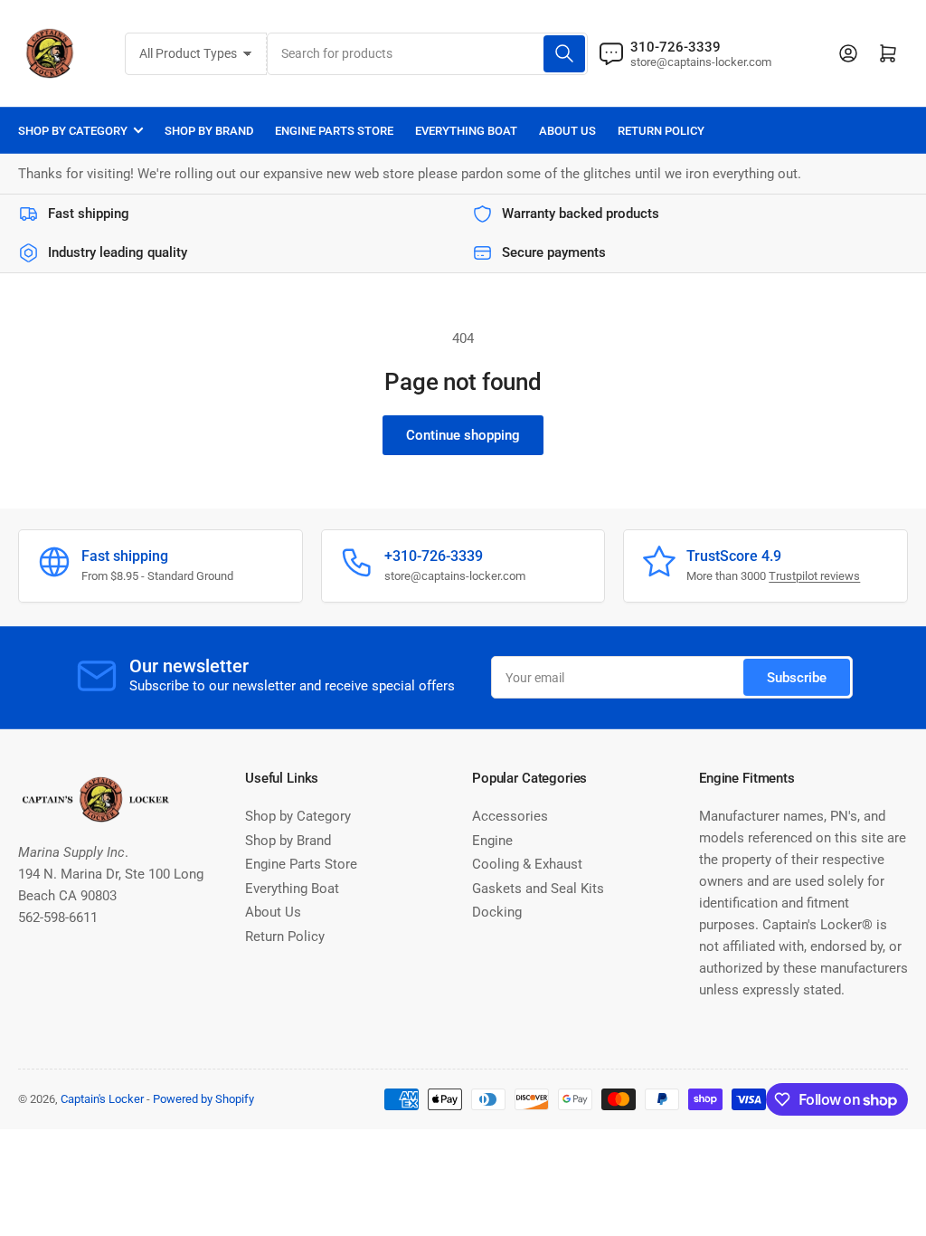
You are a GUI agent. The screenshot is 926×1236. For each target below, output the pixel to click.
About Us (567, 131)
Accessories (510, 816)
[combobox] (427, 54)
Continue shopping (463, 435)
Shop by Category (73, 131)
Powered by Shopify (203, 1099)
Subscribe (797, 678)
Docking (497, 912)
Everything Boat (466, 131)
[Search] (564, 53)
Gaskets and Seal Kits (538, 888)
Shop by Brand (209, 131)
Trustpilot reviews (814, 576)
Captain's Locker (102, 1099)
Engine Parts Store (334, 131)
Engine (492, 840)
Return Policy (661, 131)
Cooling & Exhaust (527, 864)
